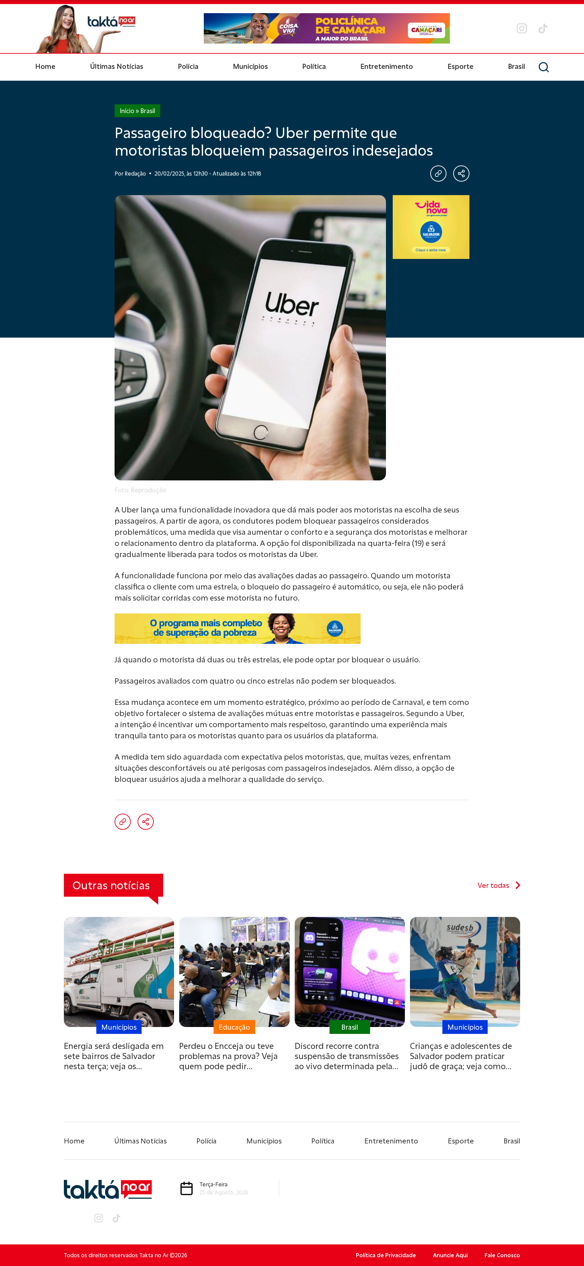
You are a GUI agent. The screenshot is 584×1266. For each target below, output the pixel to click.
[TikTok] (543, 28)
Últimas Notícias (116, 66)
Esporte (460, 66)
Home (45, 66)
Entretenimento (386, 66)
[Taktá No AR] (86, 28)
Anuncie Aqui (450, 1255)
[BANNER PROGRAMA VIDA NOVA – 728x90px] (292, 628)
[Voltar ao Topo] (567, 1242)
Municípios (250, 66)
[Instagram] (522, 28)
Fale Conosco (502, 1255)
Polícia (188, 66)
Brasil (516, 66)
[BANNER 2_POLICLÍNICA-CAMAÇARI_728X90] (327, 28)
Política (314, 66)
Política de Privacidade (386, 1255)
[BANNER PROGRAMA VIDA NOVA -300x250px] (431, 227)
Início (127, 111)
